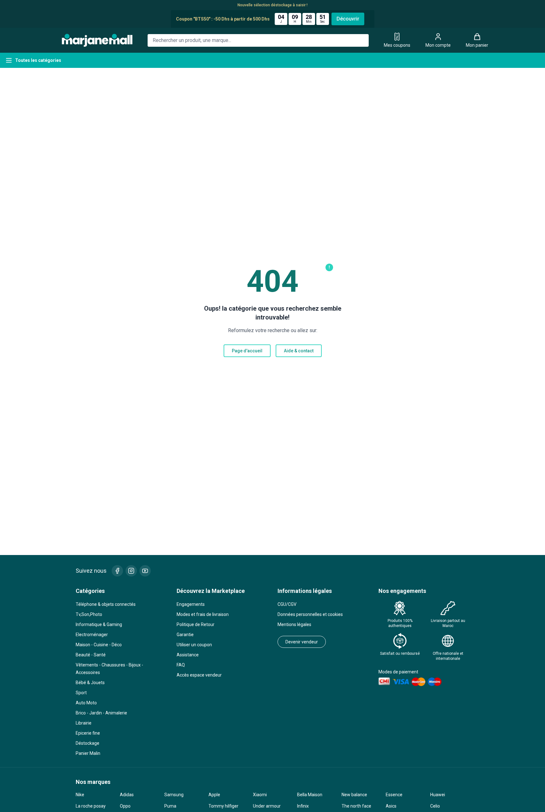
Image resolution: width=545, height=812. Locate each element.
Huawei (437, 794)
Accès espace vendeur (199, 675)
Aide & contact (299, 350)
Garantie (185, 634)
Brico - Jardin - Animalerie (101, 712)
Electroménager (92, 634)
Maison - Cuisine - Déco (99, 644)
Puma (170, 806)
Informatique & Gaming (99, 624)
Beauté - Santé (91, 654)
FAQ (181, 664)
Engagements (191, 604)
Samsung (174, 794)
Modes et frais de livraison (203, 614)
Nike (80, 794)
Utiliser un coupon (194, 644)
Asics (391, 806)
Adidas (127, 794)
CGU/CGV (287, 604)
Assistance (188, 654)
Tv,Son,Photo (89, 614)
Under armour (267, 806)
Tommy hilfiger (223, 806)
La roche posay (91, 806)
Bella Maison (309, 794)
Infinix (303, 806)
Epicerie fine (88, 733)
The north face (356, 806)
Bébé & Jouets (90, 682)
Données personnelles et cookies (310, 614)
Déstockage (87, 743)
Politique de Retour (195, 624)
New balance (354, 794)
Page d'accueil (247, 350)
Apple (214, 794)
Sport (81, 692)
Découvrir (348, 19)
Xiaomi (260, 794)
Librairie (83, 722)
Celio (435, 806)
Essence (394, 794)
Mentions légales (294, 624)
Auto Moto (86, 702)
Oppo (125, 806)
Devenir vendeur (301, 641)
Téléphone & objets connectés (106, 604)
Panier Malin (88, 753)
